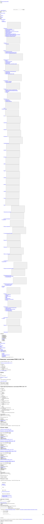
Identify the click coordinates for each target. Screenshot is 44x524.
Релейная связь (8, 72)
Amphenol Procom (6, 143)
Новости (5, 325)
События (3, 318)
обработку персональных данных (10, 509)
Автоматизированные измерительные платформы (13, 34)
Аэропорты (7, 43)
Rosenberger (5, 136)
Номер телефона (10, 507)
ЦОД (4, 108)
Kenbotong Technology (7, 218)
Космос (5, 50)
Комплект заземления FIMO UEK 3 (7, 430)
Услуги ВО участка (8, 285)
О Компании (4, 219)
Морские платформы (9, 81)
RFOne (5, 184)
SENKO (5, 177)
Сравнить (2, 421)
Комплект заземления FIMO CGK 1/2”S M (8, 451)
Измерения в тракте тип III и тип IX (11, 35)
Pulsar (4, 170)
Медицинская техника (9, 61)
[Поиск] (1, 2)
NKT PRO (5, 122)
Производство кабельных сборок (8, 268)
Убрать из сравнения (3, 422)
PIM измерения (8, 30)
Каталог (3, 20)
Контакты (3, 286)
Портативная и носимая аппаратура (11, 71)
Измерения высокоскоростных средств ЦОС (12, 31)
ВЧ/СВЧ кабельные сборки (9, 276)
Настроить (10, 520)
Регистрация (7, 499)
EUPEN (5, 150)
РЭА (4, 70)
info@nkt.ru (2, 350)
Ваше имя (9, 506)
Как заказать (2, 469)
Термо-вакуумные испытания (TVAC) (11, 52)
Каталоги (5, 293)
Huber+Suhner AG (8, 294)
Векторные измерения (9, 29)
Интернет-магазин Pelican (6, 491)
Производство (4, 261)
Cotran (5, 198)
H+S (4, 115)
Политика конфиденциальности (6, 495)
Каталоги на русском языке (9, 299)
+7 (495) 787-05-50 (3, 10)
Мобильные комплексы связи (10, 73)
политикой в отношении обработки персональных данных (28, 509)
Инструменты (6, 317)
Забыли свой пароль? (3, 502)
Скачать (5, 377)
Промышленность (6, 59)
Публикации (6, 306)
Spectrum (5, 129)
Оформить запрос (3, 420)
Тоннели (7, 92)
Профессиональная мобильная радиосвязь (12, 90)
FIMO (6, 297)
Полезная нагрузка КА (9, 51)
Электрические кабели (9, 310)
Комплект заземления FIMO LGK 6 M (7, 461)
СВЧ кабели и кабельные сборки (10, 309)
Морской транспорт (8, 82)
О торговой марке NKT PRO (8, 233)
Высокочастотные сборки (7, 275)
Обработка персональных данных (7, 496)
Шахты (7, 60)
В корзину (2, 435)
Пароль (8, 501)
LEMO (5, 191)
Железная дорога (8, 100)
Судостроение (6, 80)
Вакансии (5, 240)
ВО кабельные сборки (9, 284)
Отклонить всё (7, 520)
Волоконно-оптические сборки (8, 283)
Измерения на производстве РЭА (10, 36)
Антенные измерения (9, 32)
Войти (1, 504)
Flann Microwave (8, 298)
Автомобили (7, 99)
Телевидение (7, 91)
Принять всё (2, 520)
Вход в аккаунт (3, 499)
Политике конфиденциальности (27, 519)
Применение (4, 21)
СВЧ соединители (8, 308)
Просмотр (1, 377)
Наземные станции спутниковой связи (11, 89)
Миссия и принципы (7, 226)
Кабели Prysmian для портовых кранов (11, 63)
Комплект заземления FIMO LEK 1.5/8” (7, 441)
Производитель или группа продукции (14, 508)
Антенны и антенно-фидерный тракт (11, 307)
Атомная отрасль (8, 62)
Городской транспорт (9, 101)
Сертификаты (6, 260)
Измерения (5, 28)
